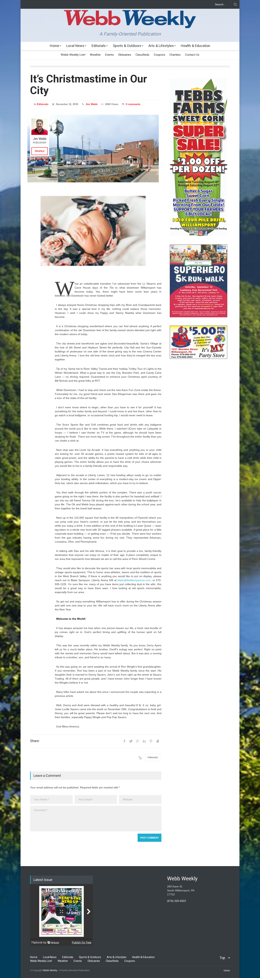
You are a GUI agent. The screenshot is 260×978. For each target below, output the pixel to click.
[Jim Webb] (39, 127)
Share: (35, 741)
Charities (175, 54)
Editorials (99, 46)
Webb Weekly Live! (73, 54)
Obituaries (124, 54)
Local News (75, 46)
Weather (95, 54)
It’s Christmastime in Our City (88, 85)
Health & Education (195, 46)
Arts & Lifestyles (161, 46)
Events (109, 54)
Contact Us (192, 54)
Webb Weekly (50, 970)
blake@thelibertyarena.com (134, 580)
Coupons (159, 54)
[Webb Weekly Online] (130, 22)
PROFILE (40, 151)
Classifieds (142, 54)
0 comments (133, 104)
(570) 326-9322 (176, 900)
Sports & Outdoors (127, 46)
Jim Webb (91, 104)
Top (222, 958)
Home (54, 46)
